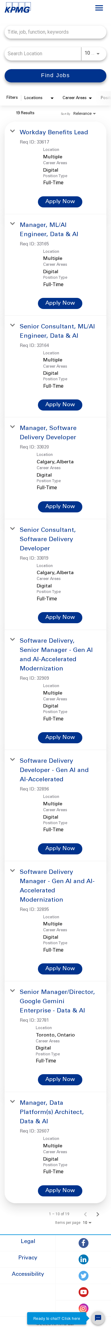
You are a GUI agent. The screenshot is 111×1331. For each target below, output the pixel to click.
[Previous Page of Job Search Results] (85, 1214)
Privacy (27, 1258)
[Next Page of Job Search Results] (98, 1214)
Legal (28, 1242)
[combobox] (52, 32)
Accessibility (28, 1274)
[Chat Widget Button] (98, 1318)
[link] (55, 168)
